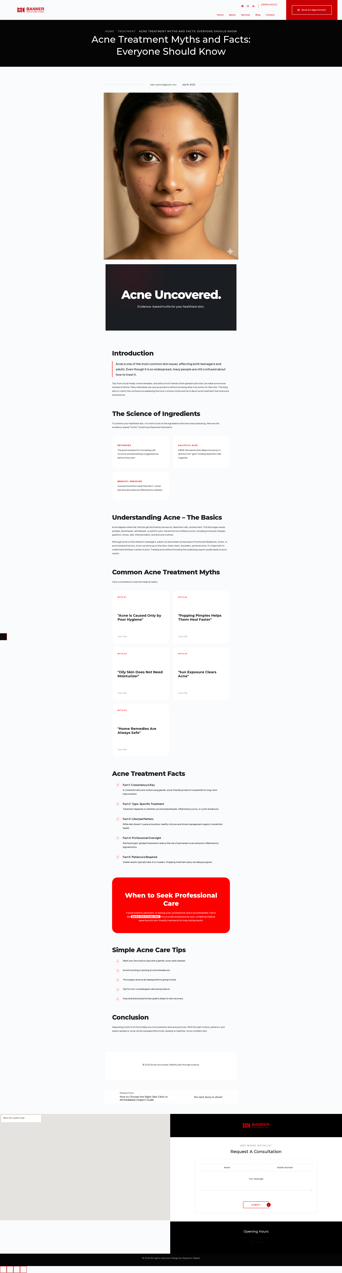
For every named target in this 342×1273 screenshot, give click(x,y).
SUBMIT (256, 1205)
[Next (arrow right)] (3, 636)
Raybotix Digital (191, 1258)
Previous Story (127, 1093)
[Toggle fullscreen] (16, 1269)
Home (109, 31)
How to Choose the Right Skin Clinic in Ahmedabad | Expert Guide (144, 1099)
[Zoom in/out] (23, 1269)
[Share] (10, 1269)
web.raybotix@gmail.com (163, 84)
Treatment (127, 31)
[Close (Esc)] (3, 1269)
